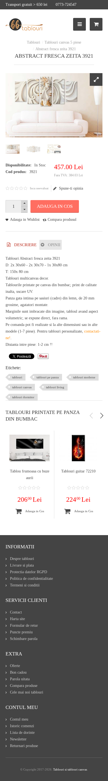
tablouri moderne (84, 377)
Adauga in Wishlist (25, 219)
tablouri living (55, 387)
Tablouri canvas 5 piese (63, 42)
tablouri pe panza (48, 377)
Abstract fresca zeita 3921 (55, 49)
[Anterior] (91, 415)
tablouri (17, 377)
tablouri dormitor (23, 397)
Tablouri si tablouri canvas (70, 769)
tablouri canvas (22, 387)
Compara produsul (62, 219)
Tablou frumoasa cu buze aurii (29, 474)
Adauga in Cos (55, 206)
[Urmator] (101, 415)
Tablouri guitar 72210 (78, 471)
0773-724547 (66, 4)
